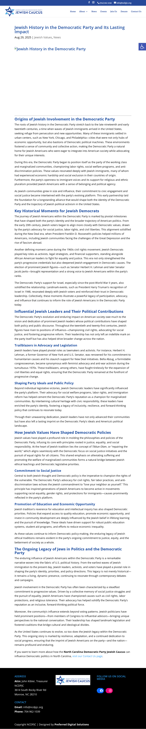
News (94, 11)
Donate (124, 11)
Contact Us (136, 11)
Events (103, 11)
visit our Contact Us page (87, 656)
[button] (142, 46)
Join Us (113, 11)
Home (73, 11)
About (82, 11)
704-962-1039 (32, 711)
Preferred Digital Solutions (71, 724)
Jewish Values (43, 37)
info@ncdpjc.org (33, 707)
